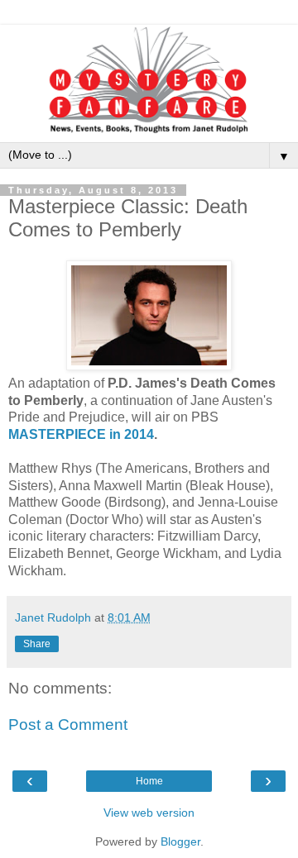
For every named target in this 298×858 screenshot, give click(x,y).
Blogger (180, 841)
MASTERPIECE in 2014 (81, 434)
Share (36, 644)
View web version (149, 812)
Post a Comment (67, 724)
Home (149, 781)
